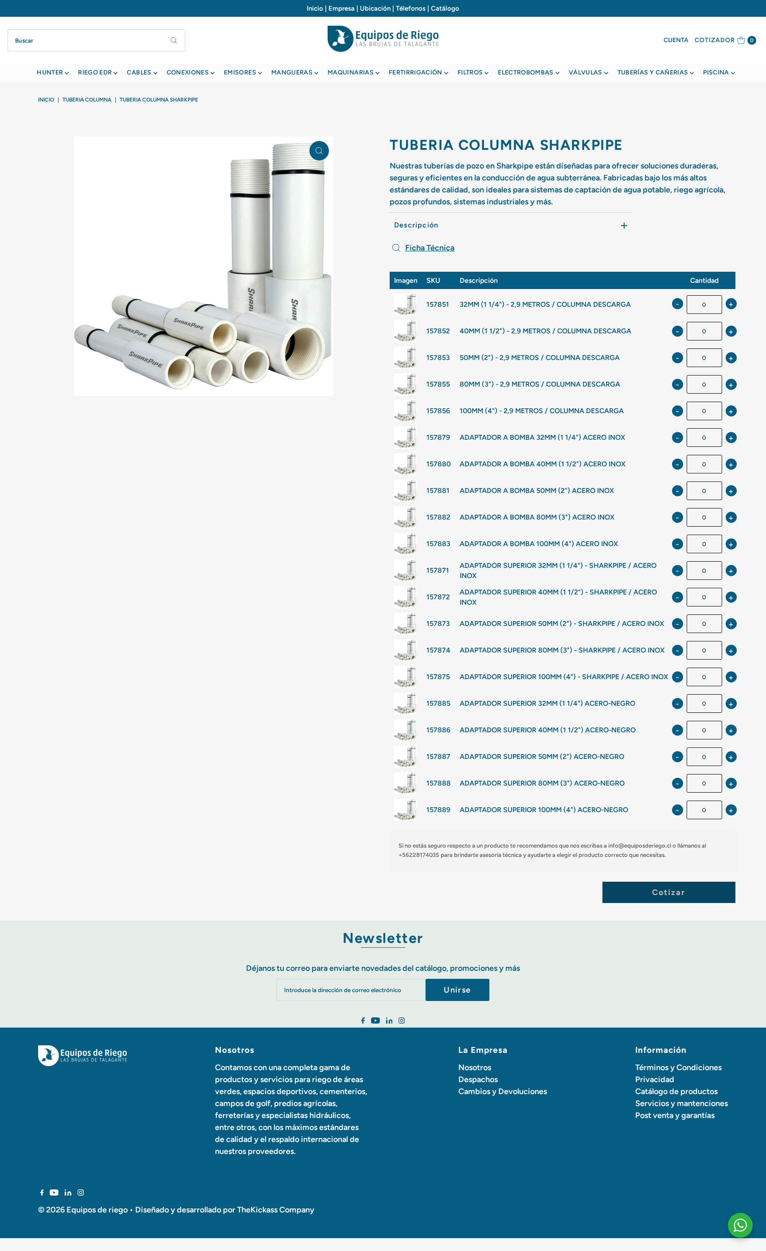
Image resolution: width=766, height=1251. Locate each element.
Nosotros (474, 1067)
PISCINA (716, 72)
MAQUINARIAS (351, 72)
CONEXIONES (188, 72)
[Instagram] (402, 1021)
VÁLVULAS (585, 72)
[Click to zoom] (319, 150)
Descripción (416, 225)
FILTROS (470, 72)
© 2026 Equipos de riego (83, 1210)
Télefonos (411, 8)
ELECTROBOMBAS (526, 72)
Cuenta (676, 40)
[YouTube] (375, 1021)
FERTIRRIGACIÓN (415, 72)
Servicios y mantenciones (681, 1103)
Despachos (478, 1079)
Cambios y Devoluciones (502, 1091)
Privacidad (654, 1079)
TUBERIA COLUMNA (87, 100)
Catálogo (445, 8)
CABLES (139, 72)
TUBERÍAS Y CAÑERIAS (652, 72)
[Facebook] (363, 1021)
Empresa (341, 8)
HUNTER (50, 72)
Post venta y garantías (675, 1115)
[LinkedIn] (389, 1021)
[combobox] (96, 40)
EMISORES (240, 72)
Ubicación (375, 8)
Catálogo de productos (676, 1091)
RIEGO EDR (95, 72)
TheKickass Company (275, 1210)
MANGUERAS (292, 72)
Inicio (315, 8)
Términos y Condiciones (678, 1067)
